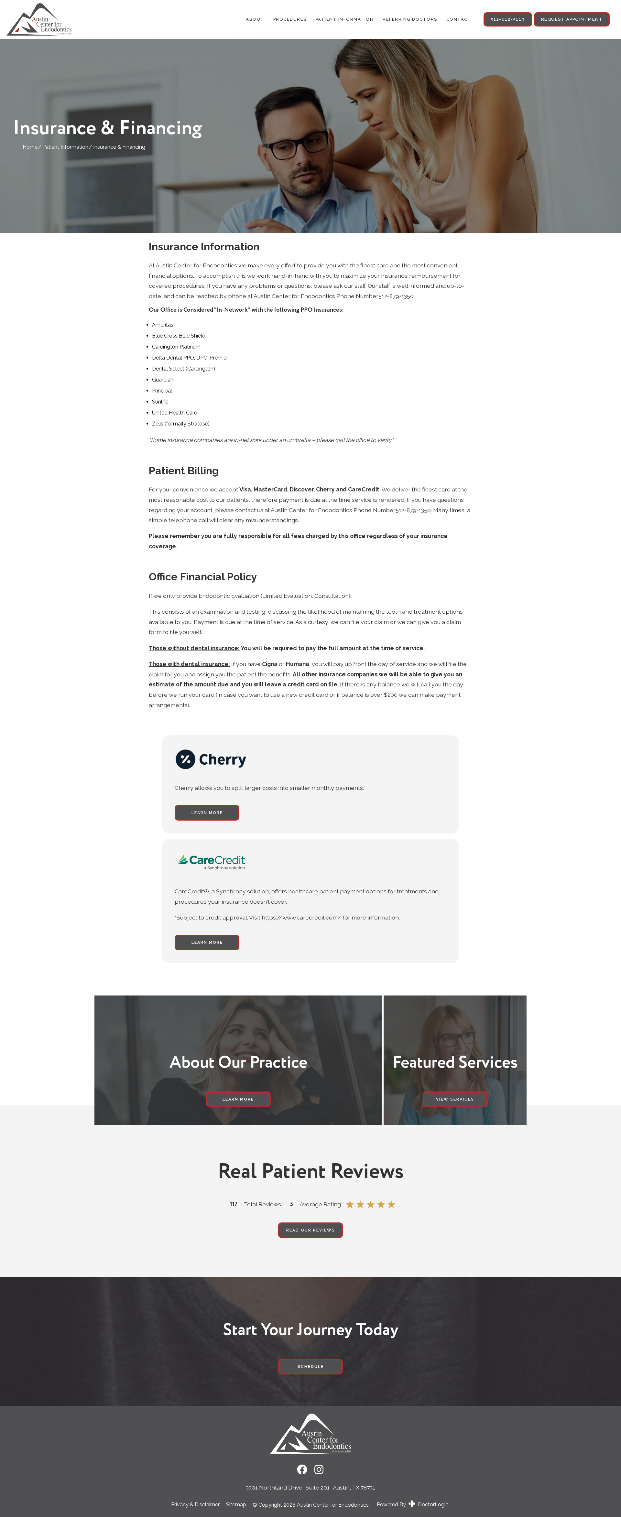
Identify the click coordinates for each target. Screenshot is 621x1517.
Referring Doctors (410, 19)
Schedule (311, 1366)
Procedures (290, 19)
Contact (459, 19)
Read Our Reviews (310, 1230)
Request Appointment (572, 19)
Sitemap (236, 1505)
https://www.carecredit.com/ (301, 917)
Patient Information (345, 19)
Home (30, 147)
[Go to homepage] (62, 19)
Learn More (207, 813)
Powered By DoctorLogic (412, 1504)
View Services (455, 1099)
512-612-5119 (508, 19)
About (255, 19)
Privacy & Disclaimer (195, 1505)
